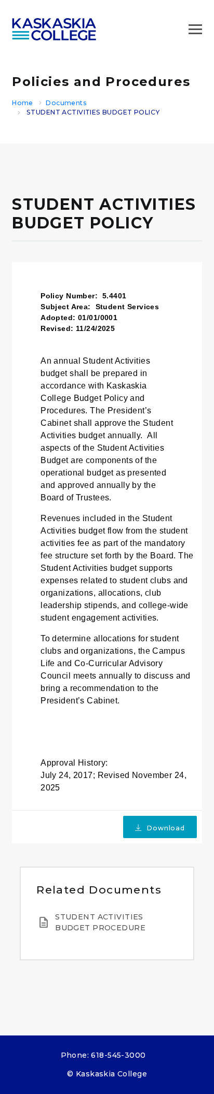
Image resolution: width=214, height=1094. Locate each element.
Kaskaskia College (111, 1073)
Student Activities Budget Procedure (100, 922)
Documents (66, 103)
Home (22, 103)
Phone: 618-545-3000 (103, 1055)
